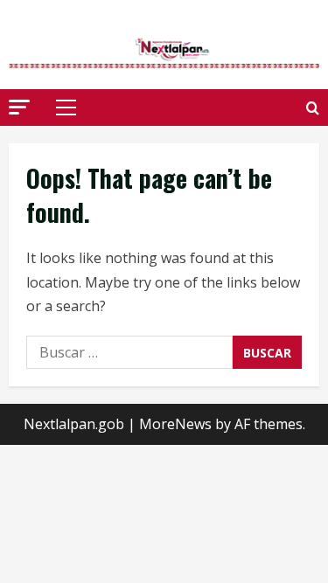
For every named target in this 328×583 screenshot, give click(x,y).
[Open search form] (312, 108)
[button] (19, 107)
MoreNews (175, 424)
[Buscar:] (129, 352)
